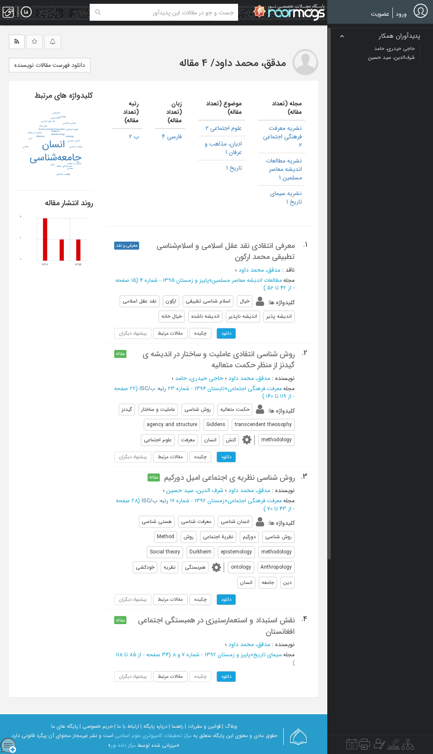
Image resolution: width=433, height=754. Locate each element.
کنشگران (56, 113)
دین (30, 138)
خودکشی (62, 116)
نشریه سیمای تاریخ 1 (286, 197)
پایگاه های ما (64, 726)
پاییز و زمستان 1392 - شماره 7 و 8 (211, 654)
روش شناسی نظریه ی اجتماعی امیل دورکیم (229, 478)
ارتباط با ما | (126, 726)
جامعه (59, 166)
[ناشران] (364, 746)
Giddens (40, 136)
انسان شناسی (74, 141)
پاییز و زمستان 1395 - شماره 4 (174, 280)
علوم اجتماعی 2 (224, 128)
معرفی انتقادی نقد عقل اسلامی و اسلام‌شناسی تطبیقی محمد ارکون (225, 251)
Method (55, 131)
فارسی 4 (172, 136)
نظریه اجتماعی (72, 129)
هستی (70, 168)
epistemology (58, 134)
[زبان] (26, 12)
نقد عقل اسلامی (48, 121)
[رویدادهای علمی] (351, 746)
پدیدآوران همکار (399, 36)
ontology (70, 136)
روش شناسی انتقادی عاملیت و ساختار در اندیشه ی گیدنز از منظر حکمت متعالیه (219, 359)
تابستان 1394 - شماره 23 (196, 388)
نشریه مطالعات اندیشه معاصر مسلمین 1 (284, 169)
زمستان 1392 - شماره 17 (197, 500)
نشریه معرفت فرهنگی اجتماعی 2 (282, 137)
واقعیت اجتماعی (63, 174)
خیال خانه (43, 126)
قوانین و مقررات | (203, 726)
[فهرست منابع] (408, 746)
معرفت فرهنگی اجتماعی (254, 388)
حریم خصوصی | (96, 726)
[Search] (98, 12)
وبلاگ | (229, 726)
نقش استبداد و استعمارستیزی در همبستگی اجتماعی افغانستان (216, 625)
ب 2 (134, 136)
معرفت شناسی (75, 147)
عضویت (380, 14)
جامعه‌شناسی (56, 158)
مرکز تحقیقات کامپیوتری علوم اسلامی (153, 736)
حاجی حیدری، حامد (199, 378)
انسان (53, 145)
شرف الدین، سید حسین (194, 490)
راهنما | (176, 726)
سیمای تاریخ (267, 654)
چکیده (200, 333)
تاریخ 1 (234, 168)
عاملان (25, 147)
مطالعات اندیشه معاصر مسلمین (247, 280)
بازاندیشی (55, 118)
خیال (53, 164)
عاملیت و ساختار (74, 163)
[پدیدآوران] (378, 746)
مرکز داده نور (123, 745)
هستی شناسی (69, 123)
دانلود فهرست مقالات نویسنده (49, 65)
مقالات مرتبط (170, 333)
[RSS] (17, 42)
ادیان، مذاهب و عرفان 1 (223, 148)
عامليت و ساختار (34, 133)
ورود (401, 14)
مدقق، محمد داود (259, 270)
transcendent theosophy (52, 129)
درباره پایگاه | (153, 726)
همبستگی (67, 166)
